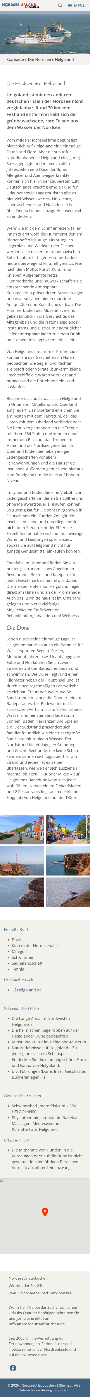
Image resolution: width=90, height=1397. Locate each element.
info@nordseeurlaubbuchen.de (37, 1323)
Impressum (62, 1390)
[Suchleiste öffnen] (60, 5)
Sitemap (65, 1385)
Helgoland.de (29, 990)
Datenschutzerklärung (35, 1390)
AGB (77, 1385)
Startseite (15, 59)
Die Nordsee (39, 59)
